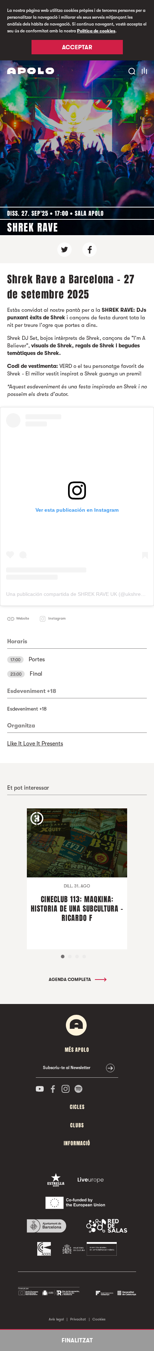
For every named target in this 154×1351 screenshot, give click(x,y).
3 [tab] (77, 956)
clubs (77, 1125)
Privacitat (78, 1319)
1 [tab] (62, 956)
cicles (77, 1107)
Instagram (57, 618)
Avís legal (56, 1319)
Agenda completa (70, 979)
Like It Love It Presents (35, 743)
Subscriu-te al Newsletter (66, 1067)
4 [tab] (84, 956)
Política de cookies (96, 30)
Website (22, 618)
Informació (77, 1143)
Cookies (99, 1319)
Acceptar (77, 47)
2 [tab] (70, 956)
